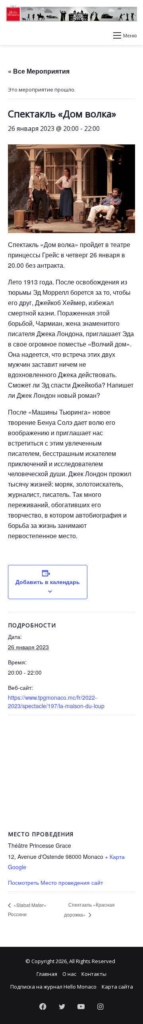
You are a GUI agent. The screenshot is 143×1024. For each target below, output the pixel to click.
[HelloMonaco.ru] (71, 13)
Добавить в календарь (47, 582)
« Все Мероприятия (39, 71)
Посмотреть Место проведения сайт (55, 882)
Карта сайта (117, 986)
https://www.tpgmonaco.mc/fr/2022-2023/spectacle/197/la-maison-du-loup (56, 701)
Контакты (93, 973)
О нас (69, 973)
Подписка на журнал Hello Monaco (53, 986)
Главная (47, 973)
